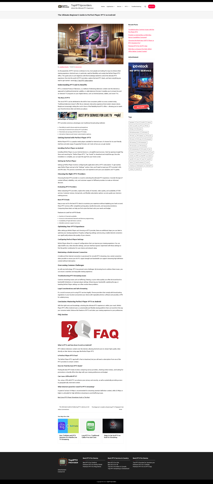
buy (138, 122)
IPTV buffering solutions (135, 132)
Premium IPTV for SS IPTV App (137, 46)
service (137, 159)
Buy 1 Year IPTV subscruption (84, 80)
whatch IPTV (138, 169)
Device (119, 6)
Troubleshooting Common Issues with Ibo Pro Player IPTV (141, 31)
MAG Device (146, 152)
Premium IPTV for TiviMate (141, 464)
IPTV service (132, 139)
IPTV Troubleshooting (134, 149)
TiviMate (131, 169)
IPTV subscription (133, 145)
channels (149, 122)
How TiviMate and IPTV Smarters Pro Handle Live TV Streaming (68, 437)
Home (103, 6)
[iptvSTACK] (140, 87)
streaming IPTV (149, 165)
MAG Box (139, 152)
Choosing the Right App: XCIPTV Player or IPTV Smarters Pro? (141, 42)
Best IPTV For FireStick (90, 462)
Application (110, 6)
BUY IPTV (151, 6)
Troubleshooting (136, 6)
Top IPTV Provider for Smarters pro (144, 462)
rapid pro (150, 155)
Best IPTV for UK (113, 464)
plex (152, 152)
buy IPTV (143, 122)
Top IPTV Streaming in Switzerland (118, 468)
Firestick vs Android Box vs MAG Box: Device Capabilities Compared (139, 36)
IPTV (126, 6)
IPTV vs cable (143, 149)
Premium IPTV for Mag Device (92, 466)
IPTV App (146, 125)
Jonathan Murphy (64, 67)
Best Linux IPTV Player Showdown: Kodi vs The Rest (74, 397)
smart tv (131, 162)
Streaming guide (139, 165)
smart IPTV (149, 159)
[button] (114, 6)
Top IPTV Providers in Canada (117, 466)
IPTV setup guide (147, 139)
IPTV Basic (132, 129)
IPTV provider (149, 135)
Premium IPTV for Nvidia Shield (92, 464)
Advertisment (62, 469)
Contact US (61, 471)
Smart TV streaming (139, 162)
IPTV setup (139, 139)
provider (131, 155)
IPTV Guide (132, 135)
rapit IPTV (132, 159)
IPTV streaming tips (142, 142)
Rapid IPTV (143, 155)
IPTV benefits (139, 129)
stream (147, 162)
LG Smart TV (132, 152)
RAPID (137, 155)
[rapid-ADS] (90, 115)
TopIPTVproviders (81, 5)
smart (143, 159)
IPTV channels (145, 132)
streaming (132, 165)
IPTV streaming (133, 142)
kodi (150, 149)
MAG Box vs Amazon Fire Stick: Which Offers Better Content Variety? (140, 50)
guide (136, 125)
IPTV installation (140, 135)
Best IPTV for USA (113, 462)
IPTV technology (143, 145)
